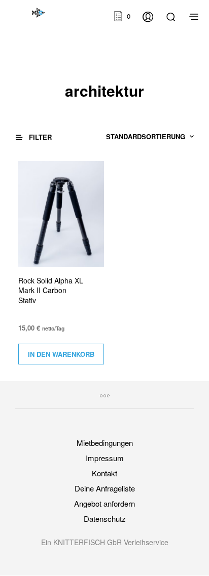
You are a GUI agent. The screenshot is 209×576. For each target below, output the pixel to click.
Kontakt (104, 473)
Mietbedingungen (105, 442)
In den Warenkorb (61, 354)
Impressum (105, 457)
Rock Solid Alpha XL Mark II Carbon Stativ (50, 290)
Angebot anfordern (104, 503)
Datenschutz (105, 518)
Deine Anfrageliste (105, 488)
